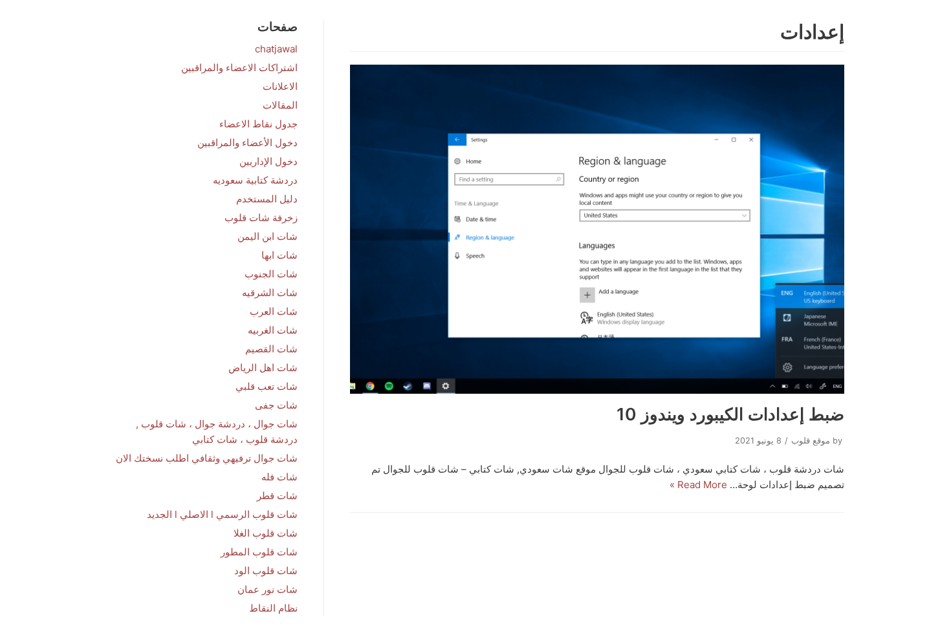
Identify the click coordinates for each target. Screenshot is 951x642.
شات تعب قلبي (266, 386)
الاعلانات (280, 86)
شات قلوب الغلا (266, 533)
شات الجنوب (271, 274)
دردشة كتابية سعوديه (255, 180)
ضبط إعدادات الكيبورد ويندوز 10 (730, 414)
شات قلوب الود (266, 570)
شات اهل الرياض (263, 367)
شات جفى (276, 405)
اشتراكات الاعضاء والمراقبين (239, 67)
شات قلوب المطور (259, 552)
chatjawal (276, 49)
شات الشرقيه (270, 292)
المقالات (280, 105)
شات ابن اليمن (267, 236)
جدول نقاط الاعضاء (258, 124)
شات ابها (279, 255)
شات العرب (274, 311)
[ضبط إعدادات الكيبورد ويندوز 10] (597, 229)
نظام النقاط (273, 608)
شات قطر (277, 495)
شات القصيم (271, 349)
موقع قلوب (810, 440)
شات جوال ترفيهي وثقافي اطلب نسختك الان (207, 458)
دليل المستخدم (267, 199)
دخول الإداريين (268, 161)
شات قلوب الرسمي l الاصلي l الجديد (222, 514)
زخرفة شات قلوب (261, 217)
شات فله (279, 477)
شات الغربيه (273, 330)
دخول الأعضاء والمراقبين (247, 142)
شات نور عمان (267, 589)
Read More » (698, 484)
